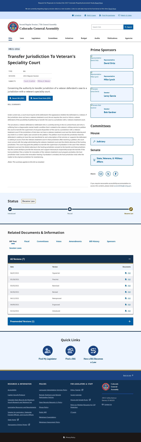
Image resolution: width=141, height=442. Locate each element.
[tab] (13, 241)
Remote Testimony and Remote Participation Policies (50, 396)
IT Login (73, 412)
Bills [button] (10, 38)
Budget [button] (84, 38)
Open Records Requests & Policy (50, 402)
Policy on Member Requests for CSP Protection (82, 406)
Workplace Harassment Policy (49, 422)
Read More (99, 3)
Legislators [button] (36, 38)
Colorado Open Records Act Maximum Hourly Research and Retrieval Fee (21, 401)
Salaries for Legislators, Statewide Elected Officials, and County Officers (21, 413)
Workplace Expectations (47, 417)
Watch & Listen (126, 15)
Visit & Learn (91, 15)
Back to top (127, 375)
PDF (129, 273)
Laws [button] (22, 38)
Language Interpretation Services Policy (53, 390)
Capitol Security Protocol (16, 395)
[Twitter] (108, 173)
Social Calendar (76, 395)
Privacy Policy (43, 407)
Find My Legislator (108, 15)
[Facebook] (115, 173)
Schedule (77, 15)
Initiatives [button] (69, 38)
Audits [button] (97, 38)
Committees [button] (52, 38)
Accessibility (12, 390)
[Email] (100, 173)
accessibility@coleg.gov (122, 186)
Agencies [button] (128, 38)
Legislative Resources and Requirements (22, 407)
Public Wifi (43, 412)
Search (129, 27)
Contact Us (108, 404)
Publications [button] (112, 38)
